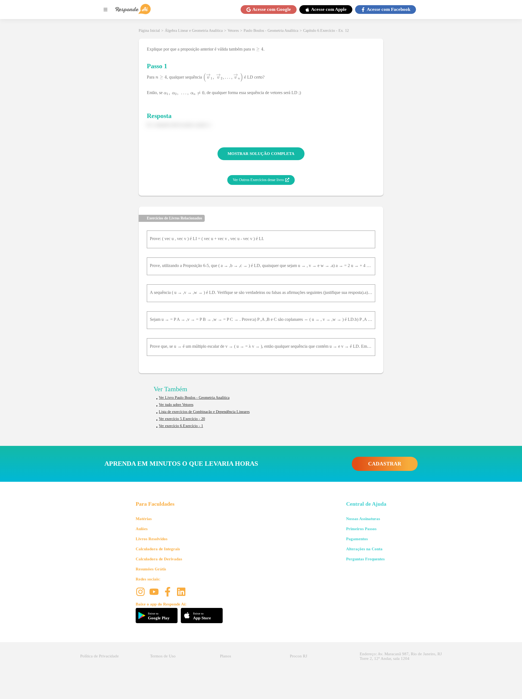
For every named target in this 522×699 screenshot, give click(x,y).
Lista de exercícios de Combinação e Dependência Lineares (204, 412)
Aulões (142, 529)
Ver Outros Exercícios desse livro (258, 180)
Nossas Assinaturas (363, 519)
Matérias (144, 519)
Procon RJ (298, 656)
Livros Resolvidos (151, 539)
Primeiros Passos (361, 529)
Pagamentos (357, 539)
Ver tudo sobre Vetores (176, 405)
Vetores (233, 31)
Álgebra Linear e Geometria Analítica (194, 31)
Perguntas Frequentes (365, 559)
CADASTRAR (384, 464)
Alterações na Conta (364, 549)
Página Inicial (149, 31)
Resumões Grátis (151, 569)
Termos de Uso (163, 656)
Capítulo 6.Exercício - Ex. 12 (326, 31)
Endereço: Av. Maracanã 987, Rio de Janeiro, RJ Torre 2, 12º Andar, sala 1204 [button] (401, 656)
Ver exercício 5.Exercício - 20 (182, 419)
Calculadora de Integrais (158, 549)
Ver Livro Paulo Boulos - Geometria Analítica (194, 398)
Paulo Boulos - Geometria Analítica (271, 31)
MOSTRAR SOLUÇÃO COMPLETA (261, 153)
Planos (225, 656)
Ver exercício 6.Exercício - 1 (181, 426)
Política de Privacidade (99, 656)
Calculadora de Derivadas (159, 559)
